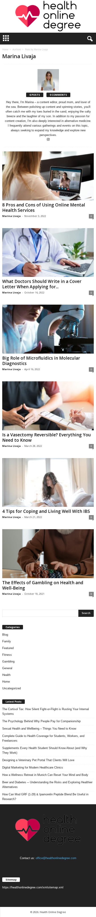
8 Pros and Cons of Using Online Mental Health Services (43, 207)
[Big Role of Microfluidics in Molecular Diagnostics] (48, 329)
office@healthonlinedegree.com (56, 858)
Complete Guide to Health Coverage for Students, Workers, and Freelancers (43, 738)
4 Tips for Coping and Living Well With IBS (46, 511)
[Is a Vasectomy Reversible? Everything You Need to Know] (48, 405)
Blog (5, 634)
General (7, 668)
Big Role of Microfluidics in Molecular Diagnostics (41, 360)
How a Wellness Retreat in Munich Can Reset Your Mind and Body (45, 775)
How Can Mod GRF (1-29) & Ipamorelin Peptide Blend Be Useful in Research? (45, 797)
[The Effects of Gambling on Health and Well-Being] (48, 553)
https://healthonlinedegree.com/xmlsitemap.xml (32, 887)
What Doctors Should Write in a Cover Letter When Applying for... (41, 284)
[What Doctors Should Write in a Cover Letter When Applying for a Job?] (48, 252)
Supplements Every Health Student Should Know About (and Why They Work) (44, 750)
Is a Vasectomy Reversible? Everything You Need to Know (46, 437)
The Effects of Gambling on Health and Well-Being (42, 585)
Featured (8, 648)
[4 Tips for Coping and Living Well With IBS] (48, 482)
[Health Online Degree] (48, 16)
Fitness (7, 654)
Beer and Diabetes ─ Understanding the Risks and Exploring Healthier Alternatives (47, 785)
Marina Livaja (11, 216)
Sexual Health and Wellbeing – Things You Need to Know (39, 728)
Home (5, 49)
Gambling (8, 661)
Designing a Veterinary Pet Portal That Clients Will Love (38, 760)
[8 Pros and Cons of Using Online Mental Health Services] (48, 175)
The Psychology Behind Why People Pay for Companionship (41, 721)
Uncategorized (11, 688)
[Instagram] (48, 139)
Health (6, 675)
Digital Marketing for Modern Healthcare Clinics (32, 767)
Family (6, 641)
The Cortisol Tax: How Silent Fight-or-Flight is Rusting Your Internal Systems (45, 711)
